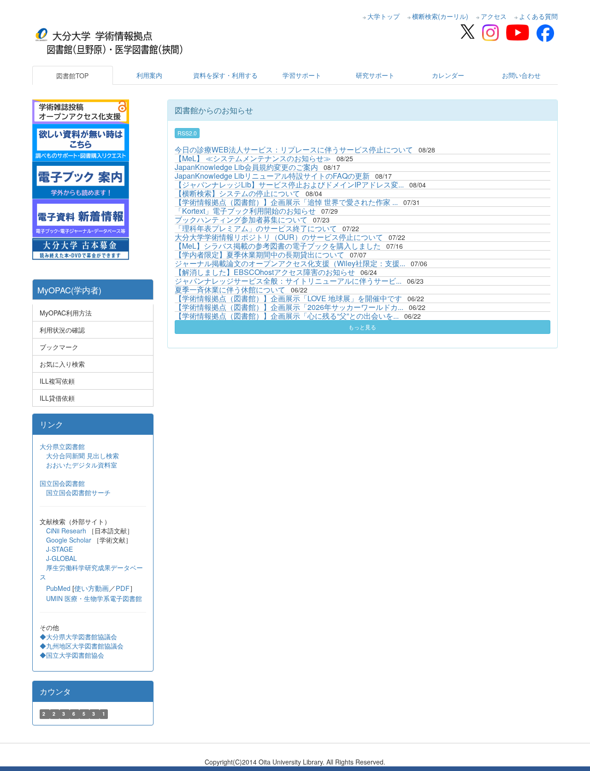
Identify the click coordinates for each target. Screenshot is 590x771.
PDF (123, 588)
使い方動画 (91, 588)
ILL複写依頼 (57, 381)
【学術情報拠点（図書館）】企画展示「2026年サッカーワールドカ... (289, 307)
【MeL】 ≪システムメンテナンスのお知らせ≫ (253, 158)
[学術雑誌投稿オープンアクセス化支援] (80, 110)
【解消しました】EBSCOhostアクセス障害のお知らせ (265, 272)
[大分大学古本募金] (80, 247)
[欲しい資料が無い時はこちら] (80, 141)
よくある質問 (538, 16)
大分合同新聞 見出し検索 (82, 455)
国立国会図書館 (62, 483)
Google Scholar (69, 539)
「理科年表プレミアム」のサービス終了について (256, 228)
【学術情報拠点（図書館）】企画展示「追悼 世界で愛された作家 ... (286, 202)
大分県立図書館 (62, 446)
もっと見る (362, 327)
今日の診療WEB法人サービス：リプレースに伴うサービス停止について (294, 149)
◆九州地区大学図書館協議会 (82, 645)
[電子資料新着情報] (80, 217)
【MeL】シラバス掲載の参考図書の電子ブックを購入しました (278, 245)
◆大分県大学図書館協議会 (78, 636)
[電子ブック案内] (80, 179)
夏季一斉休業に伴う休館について (230, 289)
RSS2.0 (187, 133)
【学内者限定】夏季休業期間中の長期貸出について (259, 254)
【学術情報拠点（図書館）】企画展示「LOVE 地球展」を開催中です (288, 298)
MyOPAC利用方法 (66, 312)
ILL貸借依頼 (57, 398)
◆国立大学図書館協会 (73, 655)
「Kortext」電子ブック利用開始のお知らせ (245, 210)
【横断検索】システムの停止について (237, 193)
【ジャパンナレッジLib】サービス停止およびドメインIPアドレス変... (289, 184)
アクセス (494, 16)
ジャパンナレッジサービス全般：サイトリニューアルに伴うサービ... (288, 280)
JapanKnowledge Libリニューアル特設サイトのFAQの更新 (272, 175)
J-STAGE (59, 549)
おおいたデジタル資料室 (81, 464)
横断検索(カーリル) (440, 16)
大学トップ (383, 16)
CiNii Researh (66, 530)
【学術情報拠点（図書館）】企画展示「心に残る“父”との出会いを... (287, 315)
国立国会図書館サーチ (78, 492)
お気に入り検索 (62, 363)
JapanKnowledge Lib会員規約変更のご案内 (246, 167)
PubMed (58, 588)
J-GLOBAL (61, 558)
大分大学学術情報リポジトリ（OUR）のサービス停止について (279, 237)
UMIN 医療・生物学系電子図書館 (94, 598)
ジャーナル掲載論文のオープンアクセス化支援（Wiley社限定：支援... (290, 263)
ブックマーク (59, 346)
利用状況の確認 (62, 329)
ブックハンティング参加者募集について (241, 219)
